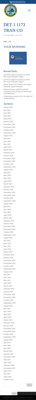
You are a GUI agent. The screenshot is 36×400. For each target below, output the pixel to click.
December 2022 (9, 226)
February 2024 (9, 187)
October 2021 (8, 266)
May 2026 (7, 116)
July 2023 (7, 207)
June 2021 (7, 277)
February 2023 (9, 221)
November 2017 (9, 368)
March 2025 (8, 150)
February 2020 (9, 323)
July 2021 (7, 274)
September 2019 (10, 337)
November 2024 (9, 161)
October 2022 (8, 232)
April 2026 (7, 119)
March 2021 (8, 286)
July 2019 (7, 343)
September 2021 (10, 269)
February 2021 (9, 289)
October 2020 (8, 300)
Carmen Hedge (9, 35)
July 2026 (7, 110)
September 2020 (10, 303)
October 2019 (8, 334)
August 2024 (8, 170)
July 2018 (7, 360)
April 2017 (7, 371)
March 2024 (8, 184)
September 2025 (10, 133)
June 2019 (7, 345)
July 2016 (7, 374)
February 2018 (9, 365)
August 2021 (8, 272)
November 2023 (9, 195)
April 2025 (7, 147)
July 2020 (7, 309)
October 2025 (8, 130)
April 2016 (7, 377)
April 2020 (7, 317)
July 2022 (7, 240)
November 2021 (9, 263)
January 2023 (8, 223)
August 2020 (8, 306)
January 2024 (8, 189)
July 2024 (7, 172)
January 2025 (8, 155)
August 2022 (8, 238)
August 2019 (8, 340)
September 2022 (10, 235)
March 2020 (8, 320)
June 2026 (7, 113)
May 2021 (7, 280)
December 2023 (9, 192)
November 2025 (9, 127)
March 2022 (8, 252)
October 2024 (8, 164)
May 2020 (7, 314)
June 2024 (7, 175)
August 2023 (8, 204)
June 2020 (7, 311)
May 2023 (7, 212)
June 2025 (7, 141)
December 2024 (9, 158)
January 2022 (8, 258)
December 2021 (9, 260)
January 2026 (8, 121)
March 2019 (8, 351)
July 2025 (7, 138)
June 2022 (7, 243)
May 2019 (7, 348)
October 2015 (8, 379)
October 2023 (8, 198)
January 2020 (8, 326)
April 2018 (7, 362)
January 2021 (8, 292)
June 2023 (7, 209)
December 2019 (9, 328)
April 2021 (7, 283)
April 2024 (7, 181)
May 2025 (7, 144)
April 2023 (7, 215)
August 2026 (8, 107)
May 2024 (7, 178)
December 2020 (9, 294)
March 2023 (8, 218)
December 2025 (9, 124)
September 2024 (10, 167)
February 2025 (9, 153)
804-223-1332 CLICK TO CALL (18, 1)
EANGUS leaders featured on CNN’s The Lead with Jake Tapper (17, 76)
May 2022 (7, 246)
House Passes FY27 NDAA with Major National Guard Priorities (17, 85)
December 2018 (9, 357)
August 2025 (8, 136)
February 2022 (9, 255)
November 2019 (9, 331)
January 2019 (8, 354)
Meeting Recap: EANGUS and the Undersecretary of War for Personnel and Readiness (17, 91)
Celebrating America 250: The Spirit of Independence (18, 97)
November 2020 (9, 297)
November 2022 (9, 229)
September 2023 (10, 201)
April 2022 (7, 249)
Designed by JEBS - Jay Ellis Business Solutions (18, 397)
